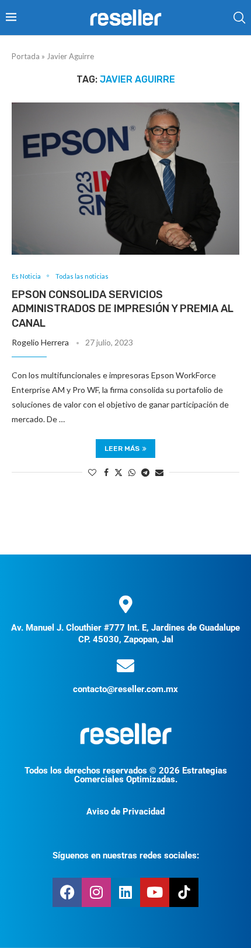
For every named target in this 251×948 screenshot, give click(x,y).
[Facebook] (67, 892)
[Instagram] (96, 892)
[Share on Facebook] (106, 472)
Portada (26, 56)
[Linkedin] (125, 892)
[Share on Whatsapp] (131, 472)
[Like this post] (92, 472)
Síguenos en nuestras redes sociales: (126, 855)
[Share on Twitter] (118, 472)
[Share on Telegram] (145, 472)
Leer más (122, 448)
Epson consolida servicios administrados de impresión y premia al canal (122, 309)
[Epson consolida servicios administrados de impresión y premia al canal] (125, 178)
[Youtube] (154, 892)
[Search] (239, 17)
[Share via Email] (159, 472)
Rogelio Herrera (40, 342)
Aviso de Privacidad (125, 811)
